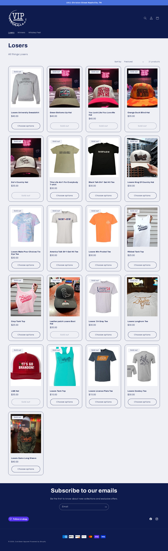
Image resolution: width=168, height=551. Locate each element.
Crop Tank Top (18, 321)
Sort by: (118, 62)
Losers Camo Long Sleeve (23, 458)
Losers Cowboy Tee (137, 391)
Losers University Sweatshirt (25, 112)
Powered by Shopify (38, 541)
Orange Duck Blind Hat (139, 112)
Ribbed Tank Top (136, 252)
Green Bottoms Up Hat (61, 112)
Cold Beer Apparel (22, 541)
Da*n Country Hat (19, 182)
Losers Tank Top (58, 391)
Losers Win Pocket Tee (100, 252)
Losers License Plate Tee (101, 391)
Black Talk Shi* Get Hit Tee (101, 182)
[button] (145, 18)
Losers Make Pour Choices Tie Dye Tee (25, 253)
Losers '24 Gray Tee (98, 321)
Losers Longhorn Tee (138, 321)
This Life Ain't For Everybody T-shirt (64, 183)
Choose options (26, 126)
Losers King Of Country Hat (141, 182)
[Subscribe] (106, 507)
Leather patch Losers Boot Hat (62, 322)
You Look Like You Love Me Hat (102, 113)
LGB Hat (15, 391)
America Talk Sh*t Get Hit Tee (64, 252)
